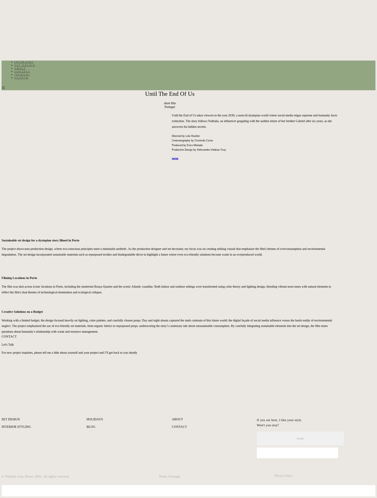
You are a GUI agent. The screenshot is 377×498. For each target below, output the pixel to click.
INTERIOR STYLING (16, 426)
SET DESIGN (19, 13)
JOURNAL (17, 37)
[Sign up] (297, 452)
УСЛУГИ (16, 40)
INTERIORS (19, 10)
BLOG (91, 426)
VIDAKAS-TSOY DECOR (24, 27)
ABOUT (15, 16)
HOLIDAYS (95, 419)
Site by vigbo (10, 486)
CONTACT (17, 34)
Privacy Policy (284, 475)
